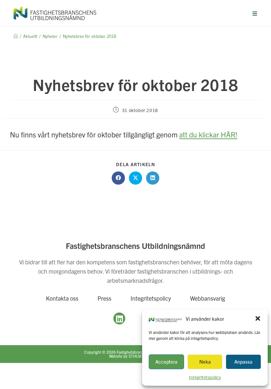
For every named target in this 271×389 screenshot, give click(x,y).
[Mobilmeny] (254, 13)
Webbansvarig (207, 298)
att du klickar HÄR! (208, 134)
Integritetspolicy (151, 298)
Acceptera (166, 361)
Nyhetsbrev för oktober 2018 (89, 36)
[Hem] (16, 36)
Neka (205, 361)
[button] (257, 318)
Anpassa (243, 361)
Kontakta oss (62, 298)
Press (104, 298)
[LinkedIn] (119, 318)
